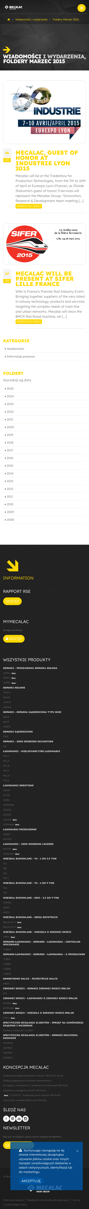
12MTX (9, 677)
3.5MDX (7, 902)
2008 (10, 520)
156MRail (7, 1052)
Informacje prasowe (21, 356)
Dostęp (12, 601)
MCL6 (6, 770)
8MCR (6, 721)
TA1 (5, 863)
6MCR (6, 717)
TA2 (5, 868)
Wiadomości (15, 349)
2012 (10, 489)
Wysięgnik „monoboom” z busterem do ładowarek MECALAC (35, 1085)
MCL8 (6, 780)
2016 (10, 458)
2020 (10, 427)
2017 (10, 450)
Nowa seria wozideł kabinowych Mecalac (25, 1100)
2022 (10, 412)
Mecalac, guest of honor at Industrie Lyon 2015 (47, 160)
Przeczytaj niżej (29, 206)
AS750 (6, 795)
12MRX (9, 682)
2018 (10, 442)
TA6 (5, 888)
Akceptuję (31, 1181)
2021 (10, 419)
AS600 (6, 790)
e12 (5, 746)
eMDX (9, 936)
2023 (10, 404)
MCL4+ (7, 765)
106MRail (8, 1042)
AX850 (6, 834)
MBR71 (6, 983)
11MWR (7, 702)
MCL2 (6, 756)
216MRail (7, 1057)
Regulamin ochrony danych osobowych (48, 1200)
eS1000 (10, 819)
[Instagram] (25, 1119)
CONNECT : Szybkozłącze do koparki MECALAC (32, 1095)
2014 (10, 473)
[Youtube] (19, 1119)
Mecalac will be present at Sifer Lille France (45, 278)
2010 (10, 504)
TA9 (5, 892)
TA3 (5, 873)
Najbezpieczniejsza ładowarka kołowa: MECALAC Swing (33, 1075)
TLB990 (7, 973)
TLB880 (7, 964)
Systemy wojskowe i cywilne (18, 1030)
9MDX (6, 912)
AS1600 (7, 814)
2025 (10, 388)
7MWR (6, 692)
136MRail (7, 1047)
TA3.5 (6, 878)
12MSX (9, 673)
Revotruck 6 (12, 922)
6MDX (6, 907)
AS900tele (8, 804)
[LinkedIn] (13, 1119)
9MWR (6, 697)
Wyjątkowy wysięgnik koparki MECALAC (24, 1090)
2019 (10, 435)
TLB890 (7, 968)
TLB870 (7, 959)
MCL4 (6, 760)
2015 (10, 466)
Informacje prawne (13, 1200)
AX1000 (7, 839)
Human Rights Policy (16, 1204)
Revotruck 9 (12, 927)
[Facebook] (6, 1119)
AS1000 (7, 809)
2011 (10, 496)
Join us (76, 1200)
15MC (6, 736)
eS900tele (11, 824)
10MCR (6, 726)
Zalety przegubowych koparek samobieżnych (27, 1080)
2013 (10, 481)
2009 (10, 512)
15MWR (7, 707)
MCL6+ (6, 775)
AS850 (6, 800)
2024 (10, 396)
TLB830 (7, 949)
